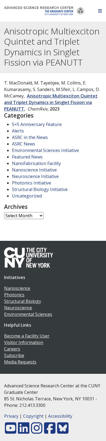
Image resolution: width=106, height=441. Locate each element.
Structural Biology (22, 301)
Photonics (14, 295)
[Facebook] (49, 431)
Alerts (18, 131)
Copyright (33, 416)
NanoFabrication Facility (36, 163)
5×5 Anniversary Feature (37, 124)
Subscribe (14, 355)
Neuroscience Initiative (35, 176)
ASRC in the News (30, 137)
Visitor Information (23, 342)
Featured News (27, 157)
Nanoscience (17, 288)
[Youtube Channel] (10, 431)
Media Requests (20, 362)
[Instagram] (36, 431)
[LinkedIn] (23, 431)
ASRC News (23, 144)
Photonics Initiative (31, 183)
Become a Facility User (26, 336)
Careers (12, 349)
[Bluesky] (62, 431)
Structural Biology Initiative (40, 189)
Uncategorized (27, 196)
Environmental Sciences (28, 314)
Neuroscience (18, 308)
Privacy (11, 416)
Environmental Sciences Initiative (45, 150)
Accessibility (60, 416)
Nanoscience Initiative (34, 170)
